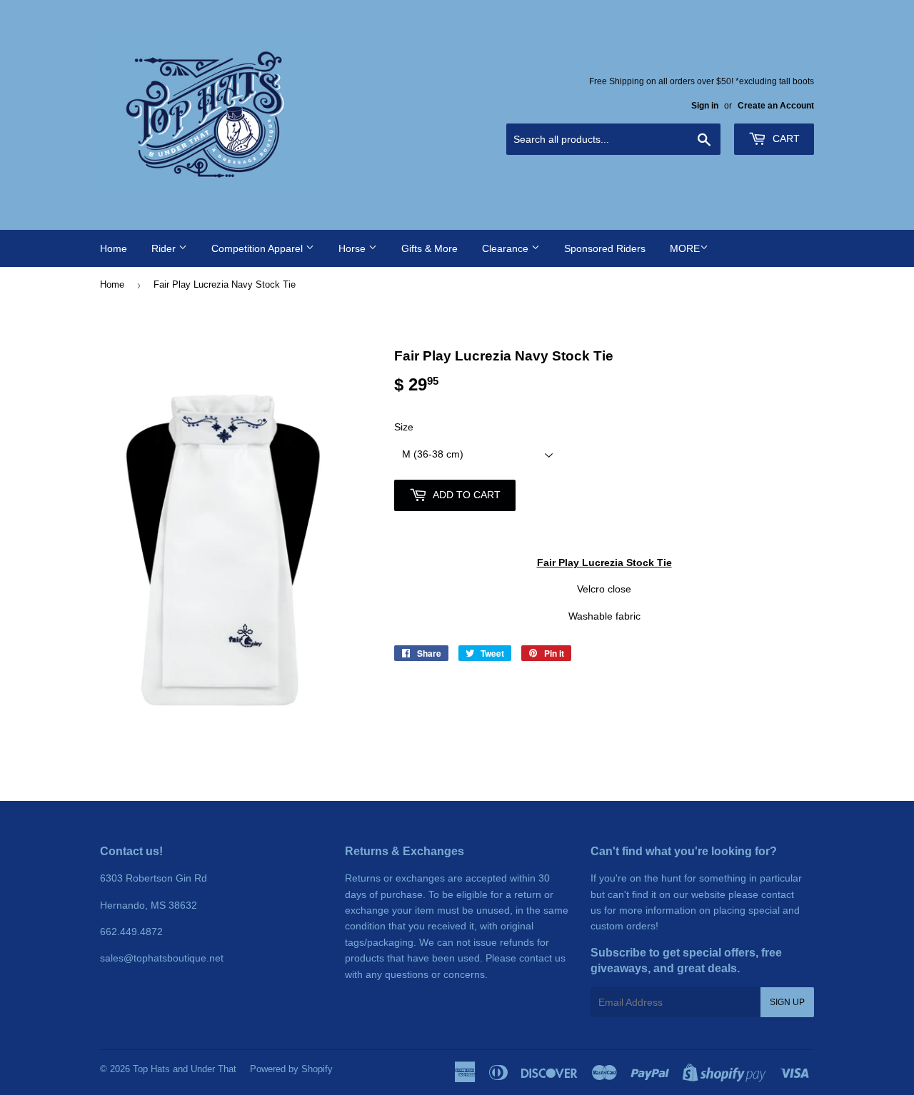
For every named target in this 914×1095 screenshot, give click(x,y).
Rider (165, 248)
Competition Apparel (258, 248)
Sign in (704, 106)
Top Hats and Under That (184, 1069)
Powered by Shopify (291, 1069)
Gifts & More (429, 248)
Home (113, 248)
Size (403, 427)
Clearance (506, 248)
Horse (353, 248)
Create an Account (776, 106)
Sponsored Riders (605, 248)
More (685, 248)
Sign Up (787, 1002)
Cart (785, 138)
